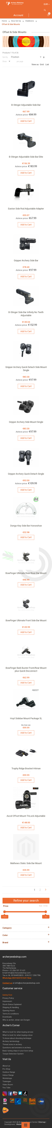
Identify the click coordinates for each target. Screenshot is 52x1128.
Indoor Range (8, 1075)
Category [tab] (7, 928)
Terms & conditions (11, 1014)
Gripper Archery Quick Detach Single (26, 473)
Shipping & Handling (11, 1007)
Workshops (7, 1078)
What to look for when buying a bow (17, 1035)
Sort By (5, 57)
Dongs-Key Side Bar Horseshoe (26, 525)
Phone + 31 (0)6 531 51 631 (14, 970)
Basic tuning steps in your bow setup (18, 1051)
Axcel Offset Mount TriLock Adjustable (26, 816)
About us (6, 1066)
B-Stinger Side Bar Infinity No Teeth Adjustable (26, 314)
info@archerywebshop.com (27, 983)
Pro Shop (6, 1069)
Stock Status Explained (12, 1004)
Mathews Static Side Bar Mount (26, 863)
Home (4, 21)
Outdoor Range (9, 1072)
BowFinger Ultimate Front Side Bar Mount (26, 620)
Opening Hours (9, 1010)
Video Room (8, 1084)
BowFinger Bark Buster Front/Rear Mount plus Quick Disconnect (26, 669)
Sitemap (42, 1122)
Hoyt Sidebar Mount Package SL (26, 718)
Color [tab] (5, 935)
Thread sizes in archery (12, 1044)
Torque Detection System (13, 1054)
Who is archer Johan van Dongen (16, 1020)
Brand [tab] (5, 942)
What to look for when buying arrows (18, 1032)
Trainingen (7, 1081)
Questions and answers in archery (17, 1047)
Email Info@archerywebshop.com (17, 973)
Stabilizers (29, 21)
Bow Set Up (16, 21)
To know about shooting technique (17, 1038)
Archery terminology (11, 1041)
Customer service (12, 988)
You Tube (6, 1087)
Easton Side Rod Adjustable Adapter (26, 208)
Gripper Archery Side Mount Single (26, 422)
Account (18, 15)
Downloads (7, 1017)
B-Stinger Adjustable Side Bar (26, 105)
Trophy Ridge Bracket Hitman (26, 768)
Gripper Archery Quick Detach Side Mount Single (26, 368)
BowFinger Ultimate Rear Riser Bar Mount (26, 573)
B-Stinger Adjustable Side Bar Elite (26, 156)
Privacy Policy (8, 998)
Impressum (7, 1001)
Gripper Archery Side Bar (26, 260)
